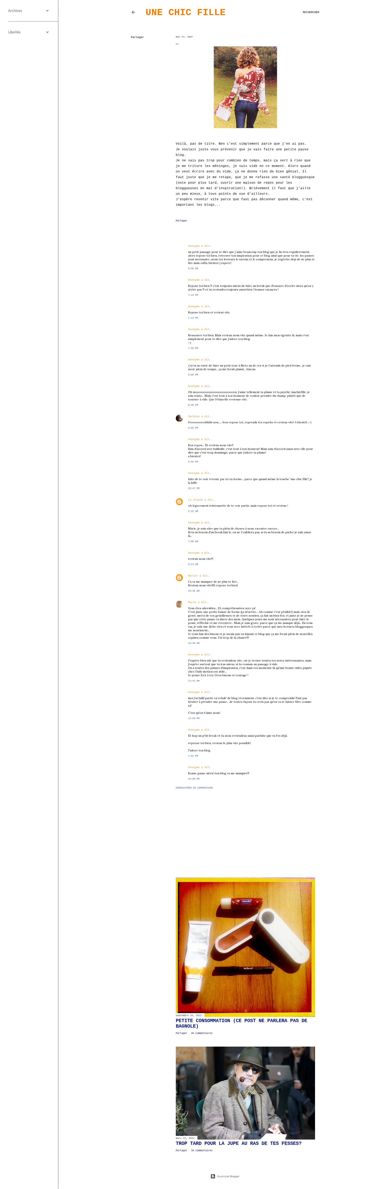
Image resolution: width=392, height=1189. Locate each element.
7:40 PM (193, 348)
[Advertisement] (245, 828)
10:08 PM (193, 779)
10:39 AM (193, 643)
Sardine (193, 416)
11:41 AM (193, 680)
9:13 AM (193, 564)
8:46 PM (193, 405)
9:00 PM (193, 428)
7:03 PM (193, 756)
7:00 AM (193, 541)
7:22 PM (193, 318)
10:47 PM (193, 488)
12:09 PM (193, 718)
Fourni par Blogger (228, 1176)
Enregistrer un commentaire (194, 788)
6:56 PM (193, 268)
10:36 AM (193, 591)
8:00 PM (193, 374)
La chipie (195, 499)
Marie (192, 602)
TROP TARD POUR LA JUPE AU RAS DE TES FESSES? (239, 1143)
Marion (193, 575)
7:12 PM (193, 295)
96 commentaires (202, 1033)
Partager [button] (137, 37)
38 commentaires (202, 1150)
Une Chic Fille (186, 12)
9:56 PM (193, 461)
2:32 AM (193, 511)
